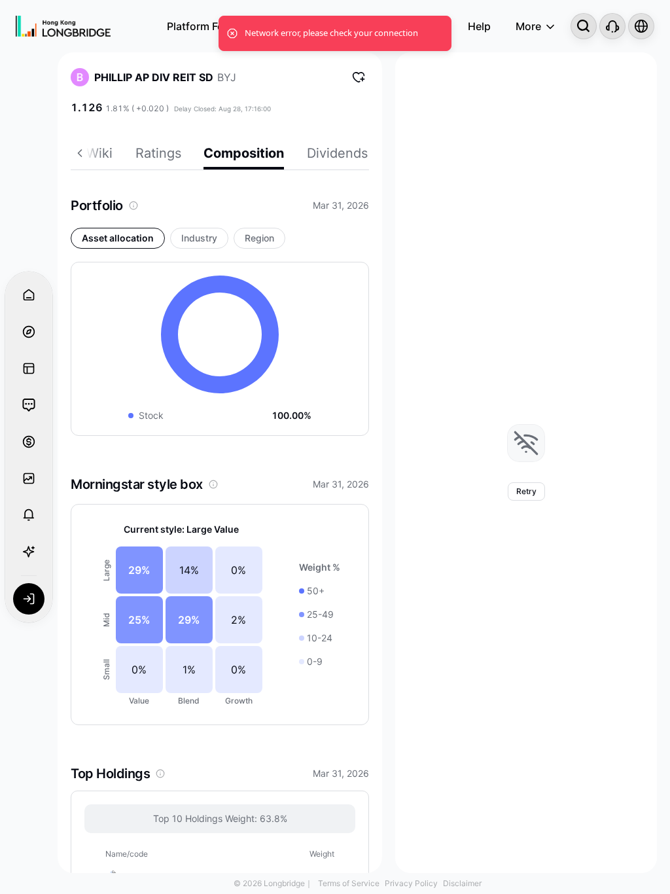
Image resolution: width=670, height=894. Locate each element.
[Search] (584, 26)
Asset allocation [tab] (118, 237)
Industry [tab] (199, 237)
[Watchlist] (28, 478)
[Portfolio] (133, 205)
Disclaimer (462, 883)
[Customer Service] (612, 26)
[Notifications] (28, 515)
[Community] (28, 405)
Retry (526, 491)
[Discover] (28, 332)
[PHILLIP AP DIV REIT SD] (80, 77)
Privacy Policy (411, 883)
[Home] (63, 26)
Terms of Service (348, 883)
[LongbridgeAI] (28, 551)
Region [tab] (259, 237)
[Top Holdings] (160, 773)
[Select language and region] (641, 26)
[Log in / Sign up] (28, 599)
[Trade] (28, 441)
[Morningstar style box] (213, 484)
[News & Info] (28, 368)
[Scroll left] (78, 155)
